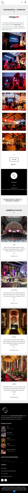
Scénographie (8, 189)
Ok (14, 491)
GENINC (14, 337)
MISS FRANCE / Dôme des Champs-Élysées (8, 200)
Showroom (14, 189)
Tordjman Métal (20, 189)
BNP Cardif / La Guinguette (18, 200)
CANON (14, 384)
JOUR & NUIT (14, 182)
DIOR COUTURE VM (11, 449)
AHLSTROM (14, 290)
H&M (14, 244)
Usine (26, 189)
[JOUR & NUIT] (3, 2)
